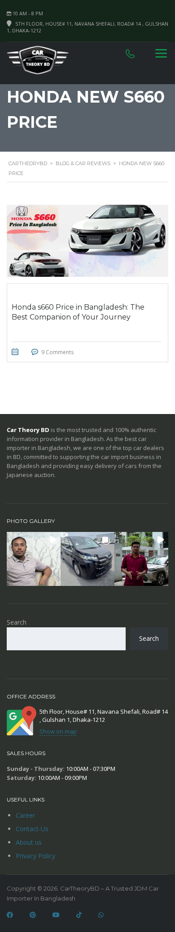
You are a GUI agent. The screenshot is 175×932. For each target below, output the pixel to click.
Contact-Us (32, 828)
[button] (34, 559)
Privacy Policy (35, 855)
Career (25, 815)
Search (16, 622)
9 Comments (57, 352)
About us (29, 842)
